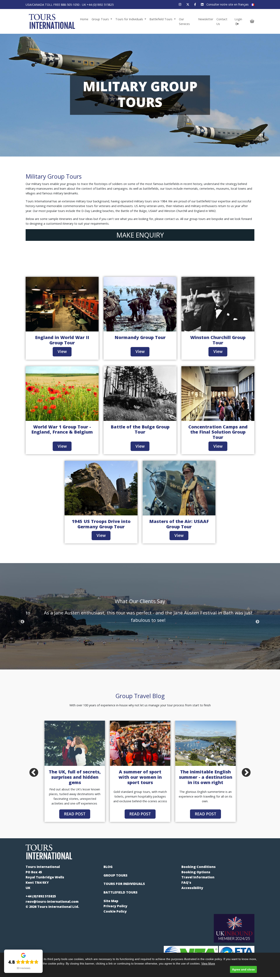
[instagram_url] (180, 4)
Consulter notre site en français (227, 4)
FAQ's (186, 882)
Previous (22, 622)
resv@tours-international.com (52, 901)
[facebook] (195, 4)
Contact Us (221, 21)
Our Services (184, 21)
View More (208, 963)
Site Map (111, 901)
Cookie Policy (115, 911)
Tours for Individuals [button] (129, 19)
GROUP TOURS (115, 875)
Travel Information (197, 877)
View (62, 351)
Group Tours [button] (101, 19)
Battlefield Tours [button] (161, 19)
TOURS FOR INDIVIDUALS (124, 883)
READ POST (74, 814)
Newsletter (205, 19)
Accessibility (192, 888)
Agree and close (243, 969)
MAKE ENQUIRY (140, 235)
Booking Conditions (198, 866)
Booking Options (195, 872)
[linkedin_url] (202, 4)
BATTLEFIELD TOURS (121, 892)
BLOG (108, 866)
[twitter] (187, 4)
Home (84, 19)
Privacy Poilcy (115, 906)
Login (238, 19)
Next (257, 622)
